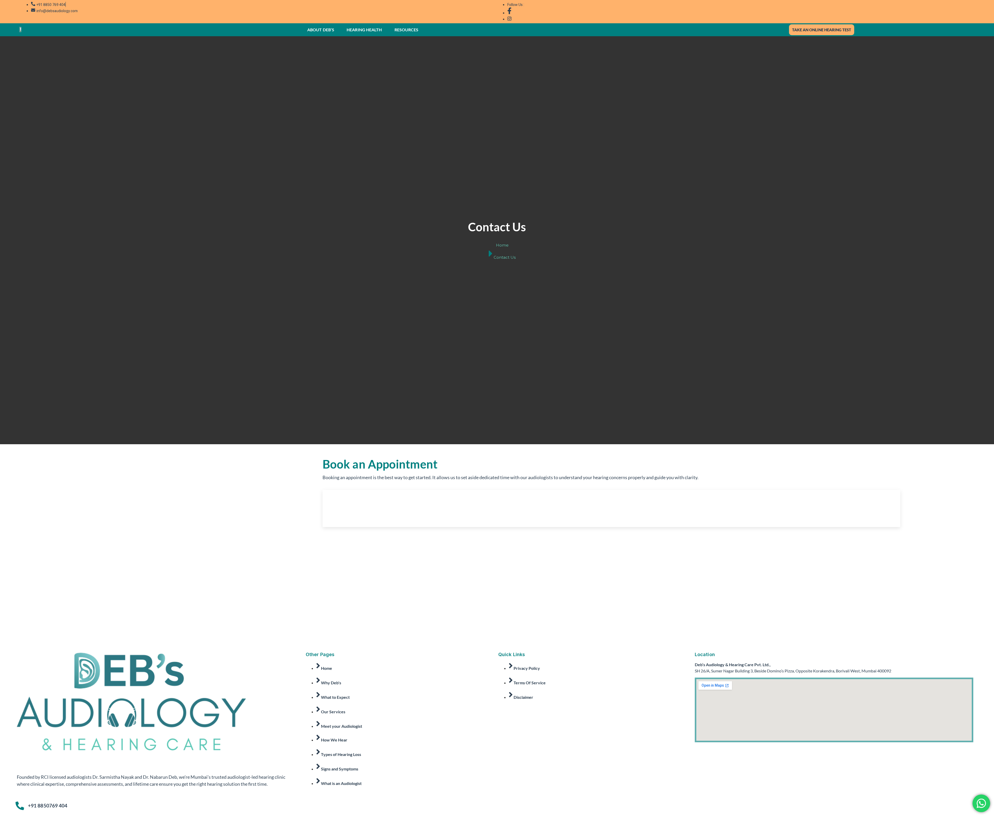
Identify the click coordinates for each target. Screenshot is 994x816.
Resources (406, 29)
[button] (322, 29)
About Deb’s (320, 29)
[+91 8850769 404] (20, 806)
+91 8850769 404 (48, 805)
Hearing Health (364, 29)
